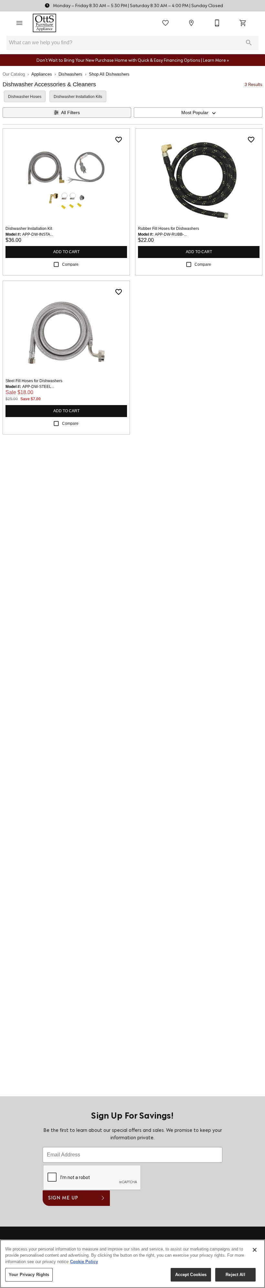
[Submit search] (249, 42)
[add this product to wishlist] (118, 139)
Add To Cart (66, 252)
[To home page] (44, 23)
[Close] (255, 1250)
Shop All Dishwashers (109, 74)
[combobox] (198, 112)
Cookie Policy (84, 1261)
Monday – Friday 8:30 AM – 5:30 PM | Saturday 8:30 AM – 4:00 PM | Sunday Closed (137, 6)
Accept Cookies (191, 1274)
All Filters (70, 112)
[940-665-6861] (217, 23)
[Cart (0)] (243, 23)
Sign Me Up (63, 1198)
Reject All (235, 1274)
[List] (165, 23)
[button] (19, 23)
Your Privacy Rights (29, 1274)
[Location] (191, 23)
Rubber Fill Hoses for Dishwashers (168, 228)
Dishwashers (70, 74)
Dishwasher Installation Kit (28, 228)
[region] (132, 1264)
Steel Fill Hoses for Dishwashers (33, 381)
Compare (70, 264)
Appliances (41, 74)
